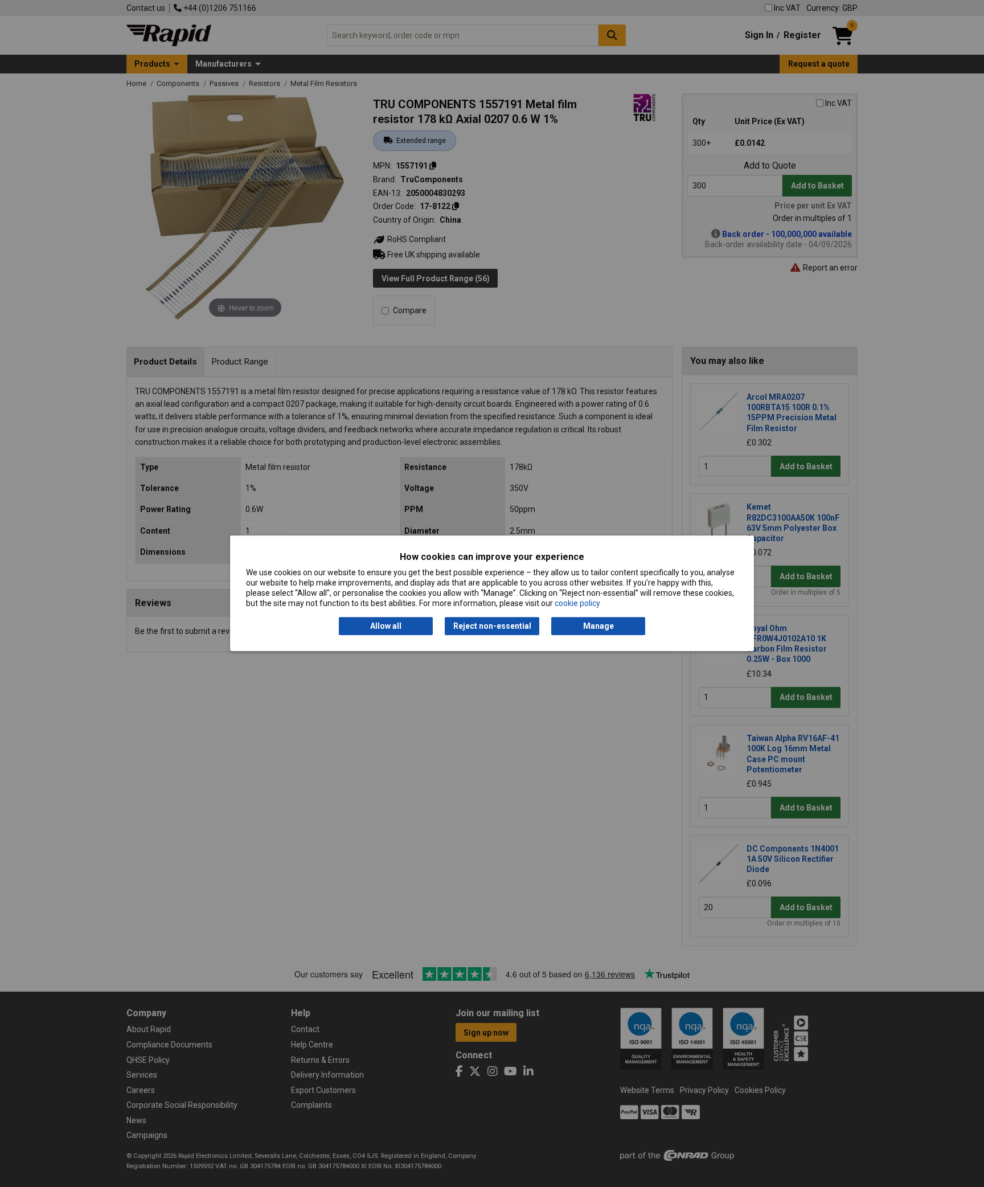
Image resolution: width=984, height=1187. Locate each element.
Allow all (385, 626)
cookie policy (577, 603)
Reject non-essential (492, 626)
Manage (598, 626)
